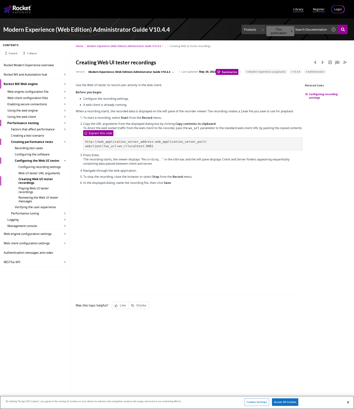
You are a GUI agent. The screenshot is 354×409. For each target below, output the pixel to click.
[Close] (348, 402)
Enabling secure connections (27, 104)
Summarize (229, 72)
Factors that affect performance (33, 129)
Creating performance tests (32, 142)
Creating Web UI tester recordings (35, 181)
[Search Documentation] (343, 29)
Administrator (316, 71)
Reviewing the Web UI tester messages (38, 199)
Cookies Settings (257, 402)
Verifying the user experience (35, 207)
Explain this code (100, 133)
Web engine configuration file (27, 92)
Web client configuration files (27, 98)
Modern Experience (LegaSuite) (267, 71)
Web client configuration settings (27, 243)
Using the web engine (22, 110)
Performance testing (23, 123)
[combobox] (297, 29)
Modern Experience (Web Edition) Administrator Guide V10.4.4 (124, 46)
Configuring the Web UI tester (37, 161)
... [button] (165, 46)
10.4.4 (296, 71)
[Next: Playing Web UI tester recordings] (322, 62)
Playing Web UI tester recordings (33, 190)
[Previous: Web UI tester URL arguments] (315, 62)
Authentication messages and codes (28, 253)
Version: (80, 71)
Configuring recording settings (39, 167)
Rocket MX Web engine (21, 84)
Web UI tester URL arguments (39, 173)
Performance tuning (25, 213)
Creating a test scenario (27, 136)
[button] (291, 31)
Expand (13, 53)
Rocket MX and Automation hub (25, 74)
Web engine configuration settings (28, 234)
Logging (12, 220)
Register (318, 9)
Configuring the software (32, 154)
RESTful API (12, 262)
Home (79, 46)
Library (298, 9)
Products (250, 29)
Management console (22, 226)
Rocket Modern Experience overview (29, 65)
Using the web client (21, 117)
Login (338, 9)
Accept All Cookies (285, 402)
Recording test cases (29, 148)
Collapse (32, 53)
